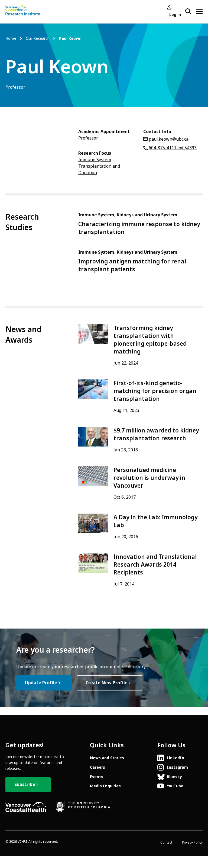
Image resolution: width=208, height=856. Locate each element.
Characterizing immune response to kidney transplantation (139, 228)
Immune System (94, 160)
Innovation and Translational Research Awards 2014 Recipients (155, 565)
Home (10, 38)
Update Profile (41, 683)
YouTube (175, 786)
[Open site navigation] (199, 11)
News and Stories (107, 758)
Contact (166, 842)
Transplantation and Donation (99, 169)
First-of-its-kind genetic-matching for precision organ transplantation (154, 391)
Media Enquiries (105, 786)
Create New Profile (107, 683)
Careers (97, 767)
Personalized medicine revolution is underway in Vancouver (149, 478)
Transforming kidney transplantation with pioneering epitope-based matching (150, 340)
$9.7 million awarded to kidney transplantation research (156, 434)
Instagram (177, 767)
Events (96, 776)
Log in (175, 14)
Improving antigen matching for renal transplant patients (132, 265)
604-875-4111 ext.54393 (173, 148)
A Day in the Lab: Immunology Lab (155, 521)
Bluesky (174, 776)
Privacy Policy (192, 842)
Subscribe (24, 784)
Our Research (38, 38)
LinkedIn (175, 758)
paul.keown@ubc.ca (168, 139)
